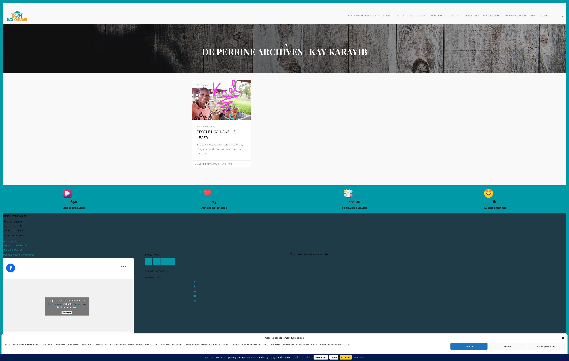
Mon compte (438, 16)
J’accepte (67, 312)
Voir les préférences (546, 346)
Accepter (469, 346)
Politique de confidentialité (14, 245)
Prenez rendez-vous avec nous (482, 16)
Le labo (422, 16)
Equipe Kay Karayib (208, 164)
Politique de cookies (11, 250)
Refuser (507, 346)
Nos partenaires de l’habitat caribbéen (370, 16)
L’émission (545, 16)
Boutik (455, 16)
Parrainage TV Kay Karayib (520, 16)
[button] (563, 337)
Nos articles (404, 16)
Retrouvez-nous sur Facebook (17, 254)
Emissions (202, 85)
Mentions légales (9, 241)
